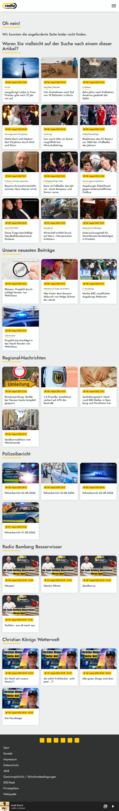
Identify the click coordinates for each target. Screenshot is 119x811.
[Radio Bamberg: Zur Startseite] (56, 6)
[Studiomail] (70, 740)
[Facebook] (49, 740)
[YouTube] (63, 740)
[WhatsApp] (42, 740)
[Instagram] (56, 740)
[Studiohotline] (77, 740)
